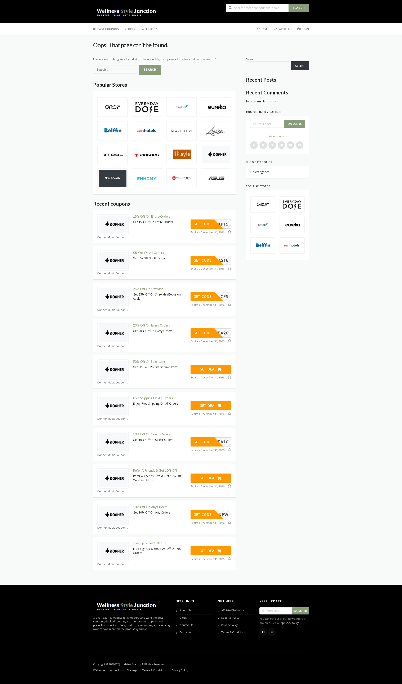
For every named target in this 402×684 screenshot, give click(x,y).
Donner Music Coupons (112, 237)
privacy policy (276, 136)
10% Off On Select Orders (152, 434)
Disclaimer (186, 632)
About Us (185, 610)
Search (299, 7)
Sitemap (132, 670)
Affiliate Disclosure (232, 610)
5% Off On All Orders (148, 252)
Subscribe (295, 123)
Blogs (183, 617)
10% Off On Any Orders (150, 507)
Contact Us (186, 625)
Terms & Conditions (233, 632)
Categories (149, 29)
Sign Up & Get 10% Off (149, 543)
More (149, 480)
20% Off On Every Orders (151, 325)
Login (304, 29)
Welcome (99, 670)
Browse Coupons (106, 29)
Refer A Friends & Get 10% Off (155, 470)
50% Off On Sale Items (149, 361)
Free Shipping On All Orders (153, 398)
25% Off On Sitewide (148, 289)
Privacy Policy (229, 625)
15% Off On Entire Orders (151, 216)
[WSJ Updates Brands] (126, 12)
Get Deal (209, 369)
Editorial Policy (230, 617)
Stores (129, 29)
